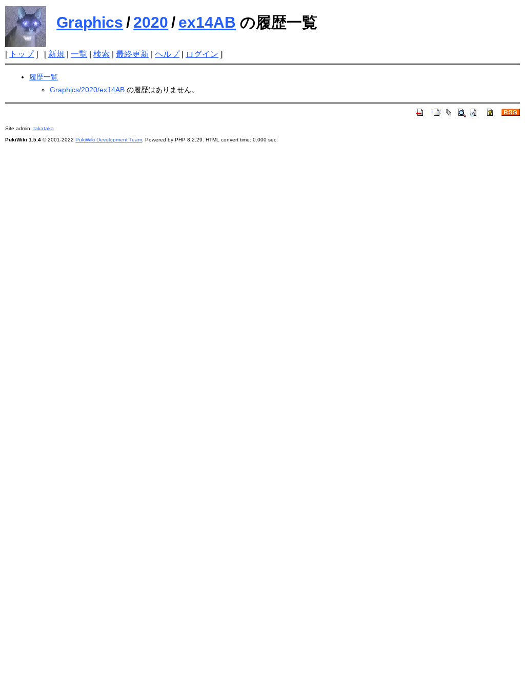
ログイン (202, 54)
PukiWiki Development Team (108, 139)
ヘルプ (167, 54)
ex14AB (207, 22)
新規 (56, 54)
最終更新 (132, 54)
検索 (101, 54)
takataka (43, 128)
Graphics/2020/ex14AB (87, 90)
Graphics (89, 22)
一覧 (79, 54)
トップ (21, 54)
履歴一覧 (43, 77)
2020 (150, 22)
